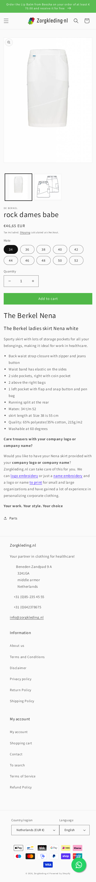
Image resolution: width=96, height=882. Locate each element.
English (69, 830)
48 (44, 260)
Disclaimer (18, 668)
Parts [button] (13, 518)
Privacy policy (20, 679)
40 (60, 249)
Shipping (25, 232)
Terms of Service (23, 776)
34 (11, 249)
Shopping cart (21, 743)
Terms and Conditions (27, 657)
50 (60, 260)
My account (19, 732)
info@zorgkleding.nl (27, 617)
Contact (16, 754)
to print (36, 482)
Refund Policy (21, 787)
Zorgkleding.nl (41, 873)
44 (11, 260)
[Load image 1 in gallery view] (18, 187)
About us (17, 645)
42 (76, 249)
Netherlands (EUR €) (30, 830)
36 (27, 249)
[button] (6, 20)
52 (76, 260)
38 (44, 249)
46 (27, 260)
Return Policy (20, 690)
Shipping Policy (22, 701)
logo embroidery (24, 475)
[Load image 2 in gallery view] (48, 187)
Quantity (10, 271)
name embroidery (67, 475)
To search (17, 765)
